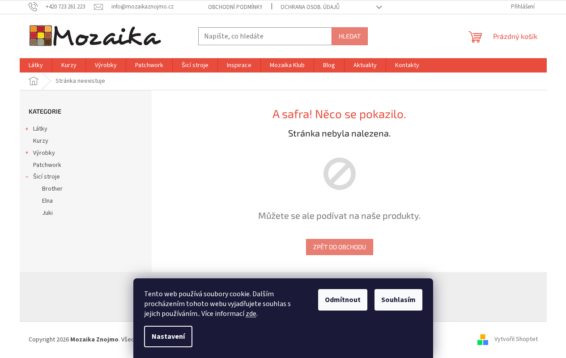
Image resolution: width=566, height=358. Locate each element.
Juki (47, 213)
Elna (47, 200)
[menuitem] (36, 65)
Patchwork (47, 165)
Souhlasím (398, 300)
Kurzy (40, 140)
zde (251, 314)
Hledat (350, 36)
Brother (52, 188)
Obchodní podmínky (235, 7)
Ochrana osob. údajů (310, 7)
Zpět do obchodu (339, 247)
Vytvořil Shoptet (516, 339)
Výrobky (44, 153)
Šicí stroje (46, 176)
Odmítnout (343, 300)
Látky (40, 128)
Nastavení (168, 336)
